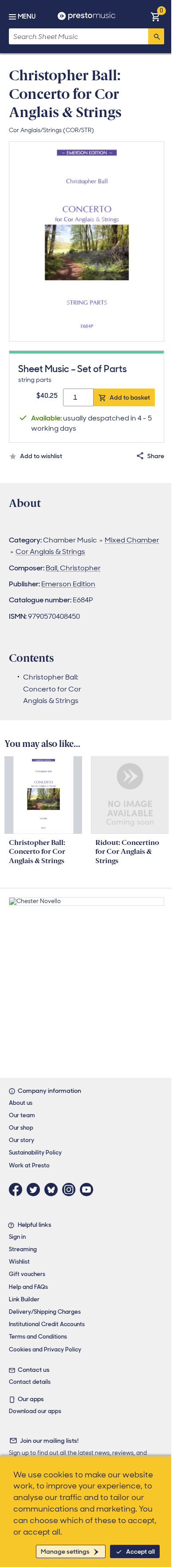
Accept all (140, 1551)
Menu (26, 16)
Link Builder (24, 1299)
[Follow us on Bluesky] (53, 1189)
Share (155, 456)
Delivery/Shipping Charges (45, 1312)
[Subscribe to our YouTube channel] (89, 1189)
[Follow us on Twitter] (35, 1189)
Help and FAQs (28, 1287)
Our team (22, 1115)
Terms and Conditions (38, 1336)
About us (20, 1103)
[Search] (156, 36)
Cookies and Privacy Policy (45, 1349)
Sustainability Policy (35, 1152)
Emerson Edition (68, 584)
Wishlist (19, 1261)
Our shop (21, 1127)
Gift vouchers (27, 1274)
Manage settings (65, 1551)
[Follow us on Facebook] (18, 1189)
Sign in (17, 1237)
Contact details (30, 1382)
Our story (21, 1140)
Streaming (23, 1249)
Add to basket (130, 397)
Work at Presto (29, 1165)
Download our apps (35, 1411)
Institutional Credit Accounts (47, 1324)
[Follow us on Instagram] (71, 1189)
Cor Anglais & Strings (50, 551)
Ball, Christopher (73, 568)
